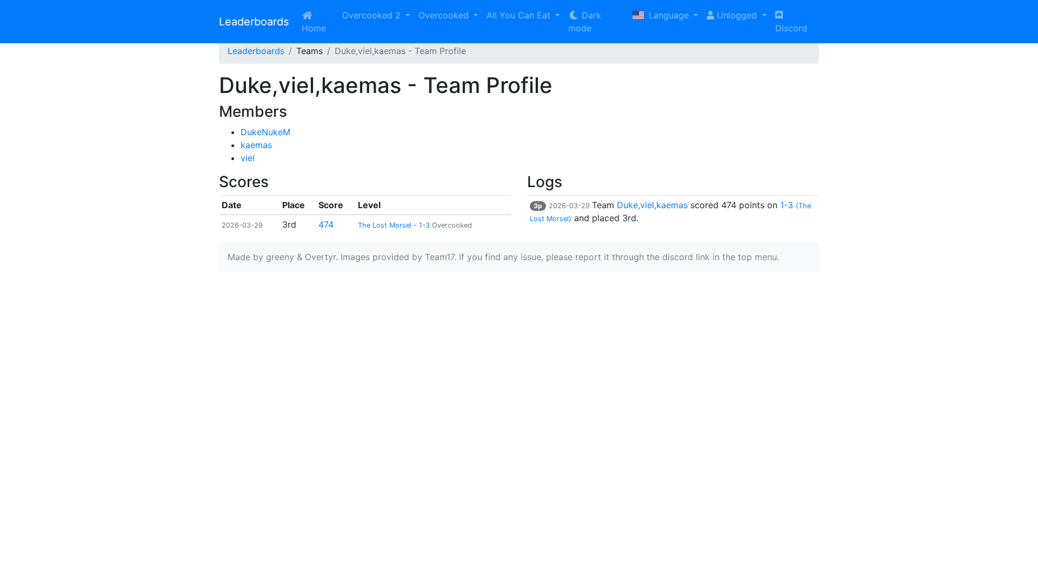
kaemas (256, 145)
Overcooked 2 (372, 15)
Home (314, 28)
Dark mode (584, 22)
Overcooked (444, 15)
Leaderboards (254, 21)
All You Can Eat (520, 15)
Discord (791, 28)
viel (248, 157)
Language (668, 15)
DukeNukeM (265, 132)
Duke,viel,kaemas (652, 205)
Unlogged (737, 15)
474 (326, 224)
